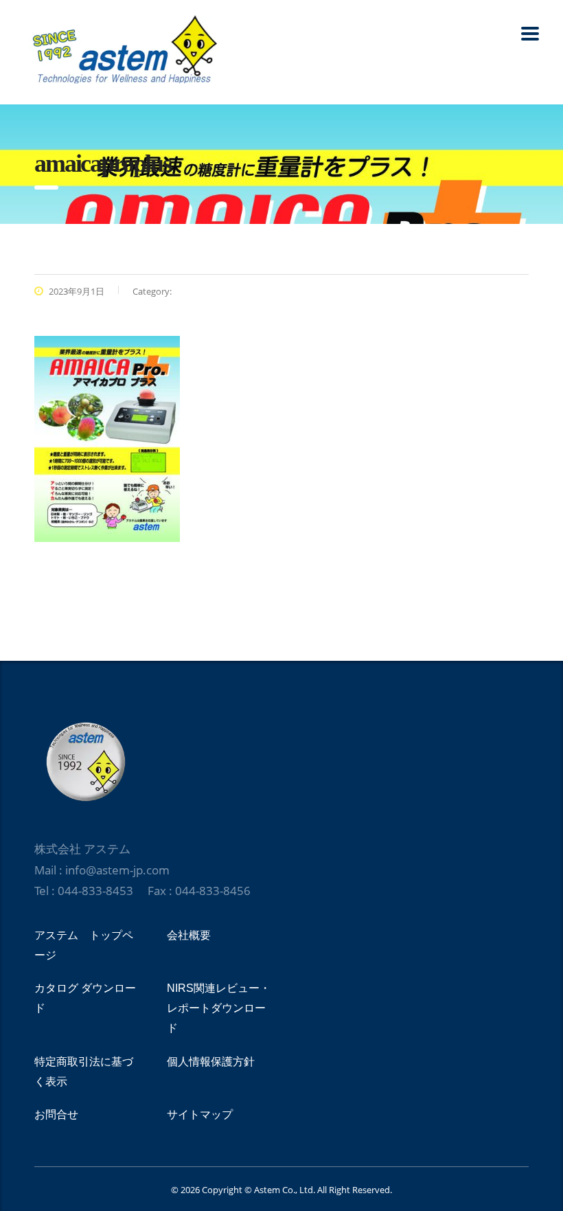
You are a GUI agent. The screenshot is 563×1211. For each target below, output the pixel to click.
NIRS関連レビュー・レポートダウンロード (219, 1008)
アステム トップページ (83, 945)
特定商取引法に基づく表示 (83, 1071)
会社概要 (189, 935)
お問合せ (56, 1114)
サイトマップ (200, 1114)
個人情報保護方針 (211, 1061)
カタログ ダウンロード (85, 998)
